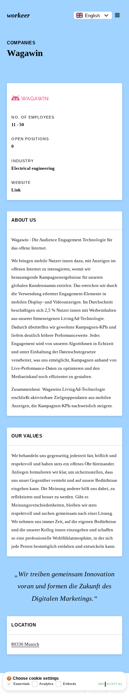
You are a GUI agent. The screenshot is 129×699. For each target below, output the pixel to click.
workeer (18, 15)
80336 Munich (25, 644)
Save (101, 684)
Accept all (114, 684)
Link (16, 189)
